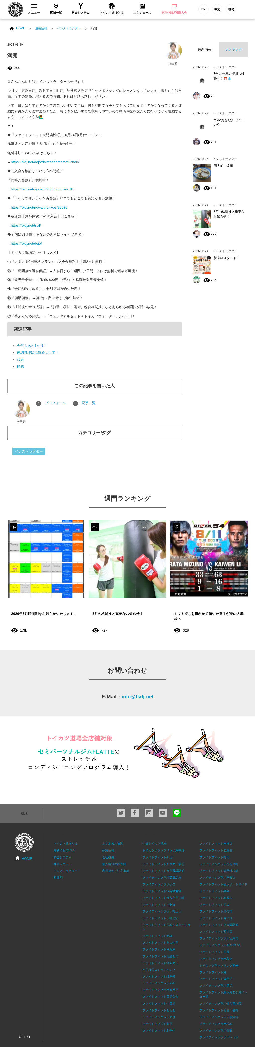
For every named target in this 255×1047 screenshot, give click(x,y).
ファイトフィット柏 (212, 972)
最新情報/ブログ (64, 850)
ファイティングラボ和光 (215, 959)
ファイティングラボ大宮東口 (218, 938)
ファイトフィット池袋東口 (160, 963)
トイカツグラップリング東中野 (163, 850)
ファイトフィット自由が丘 (160, 942)
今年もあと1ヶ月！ (32, 346)
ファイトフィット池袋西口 (160, 956)
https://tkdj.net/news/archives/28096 (39, 207)
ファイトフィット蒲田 (157, 1024)
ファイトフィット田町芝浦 (160, 918)
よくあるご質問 (112, 843)
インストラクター (69, 28)
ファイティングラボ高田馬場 (161, 877)
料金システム (62, 857)
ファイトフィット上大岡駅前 (218, 925)
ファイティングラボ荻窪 (158, 884)
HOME (20, 28)
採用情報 (108, 850)
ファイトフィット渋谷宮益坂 (161, 891)
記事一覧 (89, 403)
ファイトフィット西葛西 (158, 1010)
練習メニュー (62, 864)
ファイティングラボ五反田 (160, 990)
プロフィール (55, 403)
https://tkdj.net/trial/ (26, 225)
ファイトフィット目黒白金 (160, 996)
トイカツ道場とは (65, 843)
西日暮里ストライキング (158, 970)
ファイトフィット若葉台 (215, 850)
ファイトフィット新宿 (157, 857)
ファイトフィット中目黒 (158, 1003)
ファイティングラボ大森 (158, 1017)
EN (203, 9)
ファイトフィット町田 (214, 857)
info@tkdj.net (138, 696)
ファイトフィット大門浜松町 (218, 871)
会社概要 (108, 857)
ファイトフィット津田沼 (215, 979)
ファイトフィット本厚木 (215, 898)
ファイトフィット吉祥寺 (215, 843)
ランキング (233, 49)
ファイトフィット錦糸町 (158, 976)
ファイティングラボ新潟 (215, 985)
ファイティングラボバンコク (218, 1037)
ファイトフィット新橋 (157, 936)
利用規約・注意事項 (115, 871)
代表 (20, 359)
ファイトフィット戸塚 (214, 905)
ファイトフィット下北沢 (158, 905)
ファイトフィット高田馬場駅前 (163, 871)
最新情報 (41, 28)
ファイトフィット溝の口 (215, 911)
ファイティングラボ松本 (215, 1024)
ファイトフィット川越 (214, 952)
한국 (231, 9)
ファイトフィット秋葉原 (158, 949)
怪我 (20, 366)
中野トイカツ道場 (154, 843)
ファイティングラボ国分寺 (217, 877)
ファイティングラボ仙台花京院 (220, 1003)
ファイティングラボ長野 (215, 1030)
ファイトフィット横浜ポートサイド (223, 884)
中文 (217, 9)
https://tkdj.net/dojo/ (26, 243)
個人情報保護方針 (114, 864)
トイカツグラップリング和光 (218, 965)
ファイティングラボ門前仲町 (218, 864)
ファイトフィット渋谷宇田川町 (163, 898)
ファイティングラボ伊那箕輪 (218, 1017)
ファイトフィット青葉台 (215, 918)
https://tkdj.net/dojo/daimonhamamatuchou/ (45, 162)
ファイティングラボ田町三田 (161, 911)
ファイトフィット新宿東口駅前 (163, 864)
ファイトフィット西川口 (215, 931)
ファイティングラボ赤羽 (158, 983)
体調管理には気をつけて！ (38, 352)
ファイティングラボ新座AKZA (219, 945)
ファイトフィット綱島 (214, 891)
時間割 (58, 877)
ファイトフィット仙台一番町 (218, 1010)
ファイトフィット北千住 (158, 1030)
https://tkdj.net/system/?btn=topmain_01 (42, 189)
